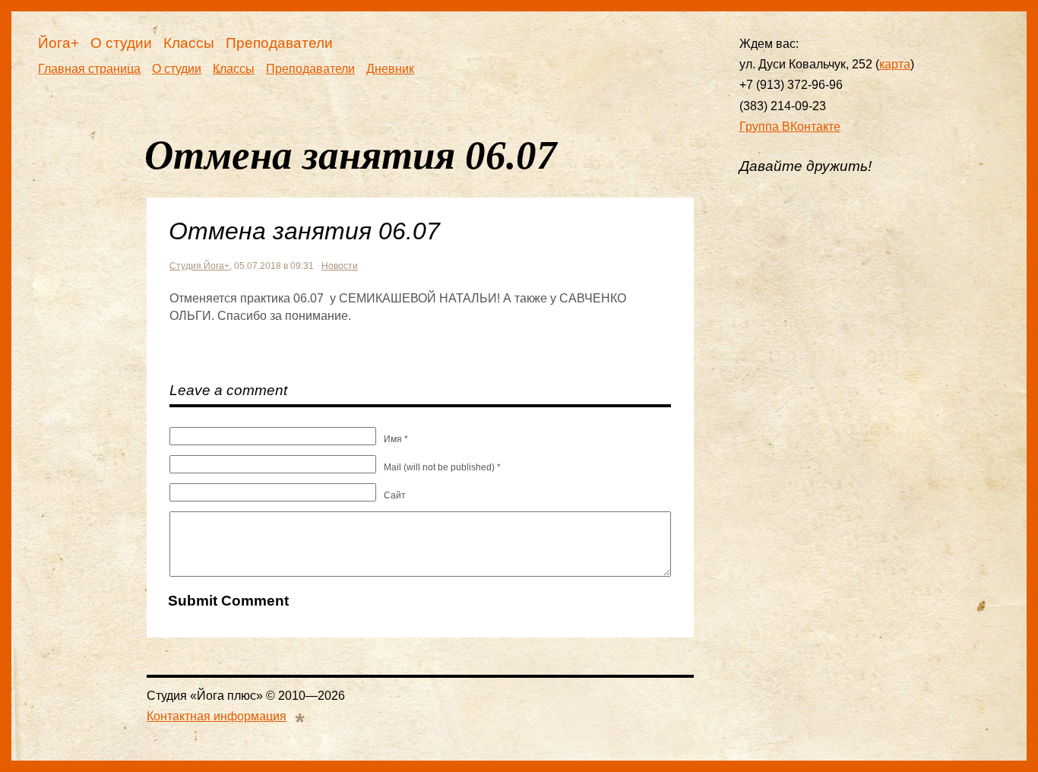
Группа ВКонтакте (789, 126)
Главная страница (89, 68)
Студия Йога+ (199, 266)
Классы (188, 43)
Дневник (390, 68)
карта (894, 64)
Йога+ (58, 43)
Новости (339, 266)
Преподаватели (279, 43)
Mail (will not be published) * (442, 467)
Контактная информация (216, 716)
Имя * (396, 439)
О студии (121, 43)
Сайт (395, 495)
